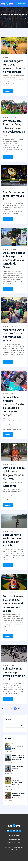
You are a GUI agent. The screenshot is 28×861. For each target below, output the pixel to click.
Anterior (2, 708)
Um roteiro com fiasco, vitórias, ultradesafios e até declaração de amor (14, 128)
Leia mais (7, 91)
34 (19, 708)
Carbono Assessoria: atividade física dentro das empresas (13, 782)
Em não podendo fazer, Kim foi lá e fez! (13, 196)
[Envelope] (8, 831)
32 (11, 708)
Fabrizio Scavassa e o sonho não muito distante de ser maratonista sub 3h (13, 603)
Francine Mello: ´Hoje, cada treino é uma (18, 746)
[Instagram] (14, 831)
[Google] (20, 831)
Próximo (26, 708)
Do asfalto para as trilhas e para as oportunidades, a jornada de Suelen (14, 260)
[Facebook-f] (11, 831)
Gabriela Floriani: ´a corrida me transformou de (18, 769)
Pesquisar (9, 719)
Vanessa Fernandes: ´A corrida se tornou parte (18, 796)
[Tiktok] (17, 831)
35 (22, 708)
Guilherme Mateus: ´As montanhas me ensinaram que (18, 757)
